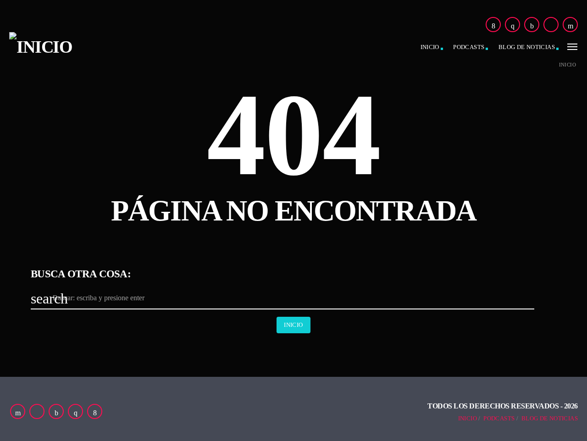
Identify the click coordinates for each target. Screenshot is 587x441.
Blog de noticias (526, 47)
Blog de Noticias (549, 418)
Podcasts (468, 47)
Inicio (430, 47)
